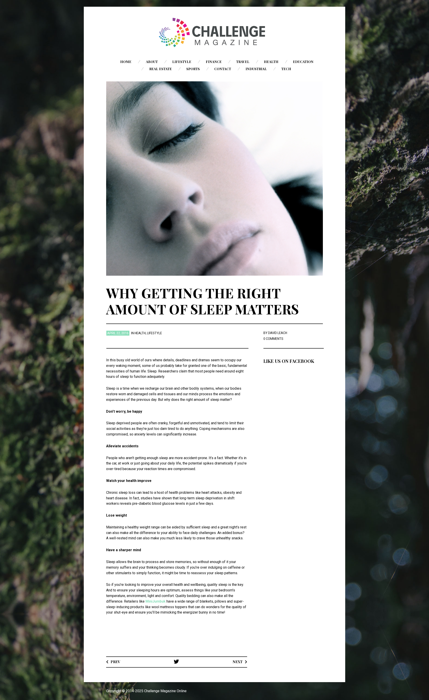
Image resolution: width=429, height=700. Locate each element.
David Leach (277, 333)
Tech (286, 69)
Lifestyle (181, 61)
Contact (222, 69)
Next (238, 661)
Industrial (256, 69)
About (152, 61)
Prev (115, 661)
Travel (242, 61)
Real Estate (160, 69)
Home (125, 61)
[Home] (214, 32)
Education (303, 61)
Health (271, 61)
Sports (193, 69)
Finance (214, 61)
